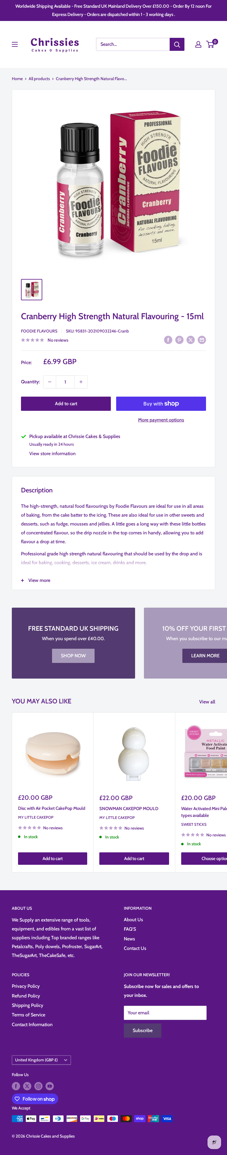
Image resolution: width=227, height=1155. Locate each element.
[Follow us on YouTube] (50, 1086)
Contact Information (32, 1024)
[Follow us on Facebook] (16, 1086)
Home (17, 78)
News (129, 939)
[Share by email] (202, 339)
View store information (52, 453)
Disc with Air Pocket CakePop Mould (51, 808)
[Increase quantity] (81, 382)
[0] (210, 44)
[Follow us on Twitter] (27, 1086)
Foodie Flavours (39, 331)
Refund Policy (26, 996)
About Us (133, 919)
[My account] (198, 44)
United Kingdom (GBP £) (36, 1059)
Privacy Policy (26, 986)
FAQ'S (130, 929)
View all (207, 702)
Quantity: (30, 382)
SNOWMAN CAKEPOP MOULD (128, 808)
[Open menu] (15, 44)
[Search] (177, 44)
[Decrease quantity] (49, 382)
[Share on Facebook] (168, 339)
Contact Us (135, 948)
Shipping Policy (27, 1005)
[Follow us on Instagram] (38, 1086)
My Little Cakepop (35, 817)
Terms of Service (28, 1015)
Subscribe (143, 1030)
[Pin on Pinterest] (179, 339)
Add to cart (66, 403)
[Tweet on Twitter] (191, 339)
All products (39, 78)
